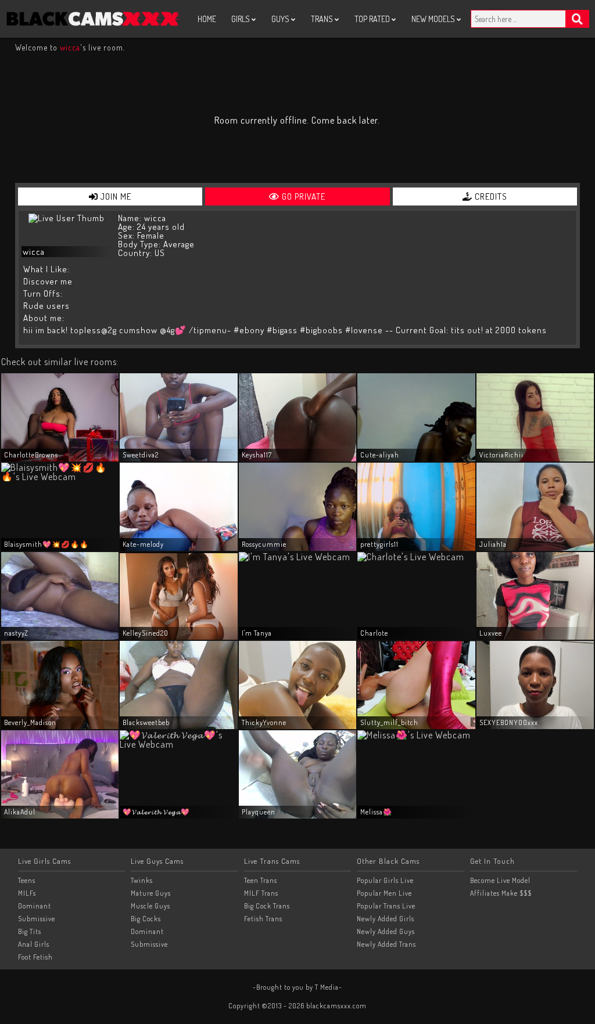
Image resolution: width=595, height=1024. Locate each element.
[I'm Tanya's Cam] (294, 557)
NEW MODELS (434, 19)
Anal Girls (33, 944)
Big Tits (29, 931)
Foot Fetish (35, 957)
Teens (26, 880)
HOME (207, 19)
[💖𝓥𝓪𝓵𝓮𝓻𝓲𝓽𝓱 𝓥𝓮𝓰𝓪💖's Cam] (178, 744)
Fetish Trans (263, 918)
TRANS (323, 19)
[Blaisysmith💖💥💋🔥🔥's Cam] (60, 476)
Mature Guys (151, 893)
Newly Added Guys (386, 931)
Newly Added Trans (386, 944)
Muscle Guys (150, 906)
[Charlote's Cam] (410, 557)
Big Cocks (146, 918)
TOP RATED (373, 19)
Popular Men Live (384, 893)
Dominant (34, 906)
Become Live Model (500, 880)
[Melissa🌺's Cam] (414, 735)
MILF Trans (261, 893)
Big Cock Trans (267, 906)
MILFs (27, 893)
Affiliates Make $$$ (501, 893)
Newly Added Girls (385, 918)
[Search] (577, 19)
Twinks (142, 880)
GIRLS (241, 19)
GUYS (281, 19)
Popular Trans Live (386, 906)
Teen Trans (260, 880)
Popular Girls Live (385, 880)
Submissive (36, 918)
